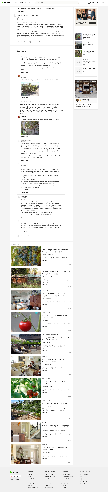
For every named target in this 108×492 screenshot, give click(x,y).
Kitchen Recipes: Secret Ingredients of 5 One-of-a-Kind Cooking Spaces (56, 295)
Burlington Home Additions (47, 111)
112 (70, 287)
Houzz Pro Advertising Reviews (52, 481)
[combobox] (57, 2)
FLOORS (44, 422)
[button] (60, 51)
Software (23, 3)
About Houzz (31, 474)
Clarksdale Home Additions (34, 111)
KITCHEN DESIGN (46, 291)
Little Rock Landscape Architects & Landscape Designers (33, 104)
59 (70, 462)
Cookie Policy (31, 483)
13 (70, 375)
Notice (33, 478)
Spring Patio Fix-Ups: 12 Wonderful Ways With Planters (55, 339)
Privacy (29, 478)
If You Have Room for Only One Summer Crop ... (54, 317)
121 (70, 309)
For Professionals (49, 474)
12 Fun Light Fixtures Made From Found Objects (54, 448)
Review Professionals (68, 476)
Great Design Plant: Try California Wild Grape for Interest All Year (55, 251)
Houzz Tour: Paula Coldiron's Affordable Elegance (53, 361)
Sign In (64, 487)
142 (70, 440)
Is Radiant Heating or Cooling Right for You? (55, 426)
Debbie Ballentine (48, 254)
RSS (84, 483)
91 (70, 419)
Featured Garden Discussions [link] (49, 8)
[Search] (36, 2)
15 (70, 265)
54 (70, 331)
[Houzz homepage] (5, 2)
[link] (88, 101)
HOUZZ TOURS (45, 356)
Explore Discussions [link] (21, 8)
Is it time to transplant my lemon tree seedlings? (89, 43)
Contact (65, 485)
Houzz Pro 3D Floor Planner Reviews (53, 483)
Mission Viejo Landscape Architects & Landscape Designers (44, 106)
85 (70, 397)
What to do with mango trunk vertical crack (88, 52)
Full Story (44, 260)
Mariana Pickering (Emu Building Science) (54, 430)
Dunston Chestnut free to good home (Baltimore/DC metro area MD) (89, 61)
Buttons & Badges (49, 487)
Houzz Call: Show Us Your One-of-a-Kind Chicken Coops (56, 273)
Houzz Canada (66, 474)
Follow (41, 42)
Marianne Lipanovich (48, 386)
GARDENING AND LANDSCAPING (50, 335)
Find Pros (14, 3)
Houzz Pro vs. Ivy (49, 478)
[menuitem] (15, 3)
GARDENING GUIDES (47, 247)
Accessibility (66, 481)
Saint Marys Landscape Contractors (34, 109)
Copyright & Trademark (33, 487)
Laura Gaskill (46, 342)
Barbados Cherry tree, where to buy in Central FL (89, 69)
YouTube (85, 481)
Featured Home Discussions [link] (34, 8)
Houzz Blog (85, 474)
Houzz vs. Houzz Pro (50, 476)
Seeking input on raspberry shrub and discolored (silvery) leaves (89, 36)
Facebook (85, 479)
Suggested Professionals (68, 478)
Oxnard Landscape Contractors (50, 109)
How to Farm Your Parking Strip (54, 403)
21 (70, 353)
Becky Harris (46, 452)
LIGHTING (44, 444)
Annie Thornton (47, 276)
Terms (29, 481)
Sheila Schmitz (47, 298)
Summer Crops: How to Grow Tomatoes (53, 383)
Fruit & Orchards (21, 11)
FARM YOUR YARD (46, 269)
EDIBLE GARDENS (46, 378)
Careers (29, 476)
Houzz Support (66, 483)
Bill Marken (46, 320)
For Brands (47, 485)
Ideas (30, 3)
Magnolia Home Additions (53, 110)
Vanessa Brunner (47, 364)
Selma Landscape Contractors (38, 107)
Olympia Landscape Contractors (38, 110)
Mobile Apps (30, 485)
